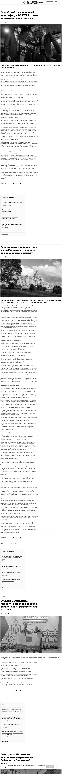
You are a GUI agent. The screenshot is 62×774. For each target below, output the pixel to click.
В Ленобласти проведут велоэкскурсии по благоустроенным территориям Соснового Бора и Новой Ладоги (12, 733)
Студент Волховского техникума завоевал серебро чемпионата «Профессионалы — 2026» (12, 558)
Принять (50, 766)
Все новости (5, 234)
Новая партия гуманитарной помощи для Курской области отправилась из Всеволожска (12, 226)
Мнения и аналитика (13, 189)
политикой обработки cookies (31, 767)
